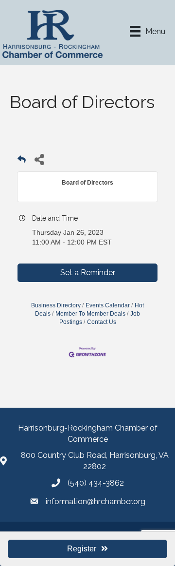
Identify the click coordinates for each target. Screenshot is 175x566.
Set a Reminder (87, 272)
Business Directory (56, 305)
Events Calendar (108, 305)
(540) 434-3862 (96, 483)
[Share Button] (39, 159)
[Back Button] (22, 162)
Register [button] (81, 549)
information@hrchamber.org (95, 501)
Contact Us (101, 322)
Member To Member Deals (90, 313)
